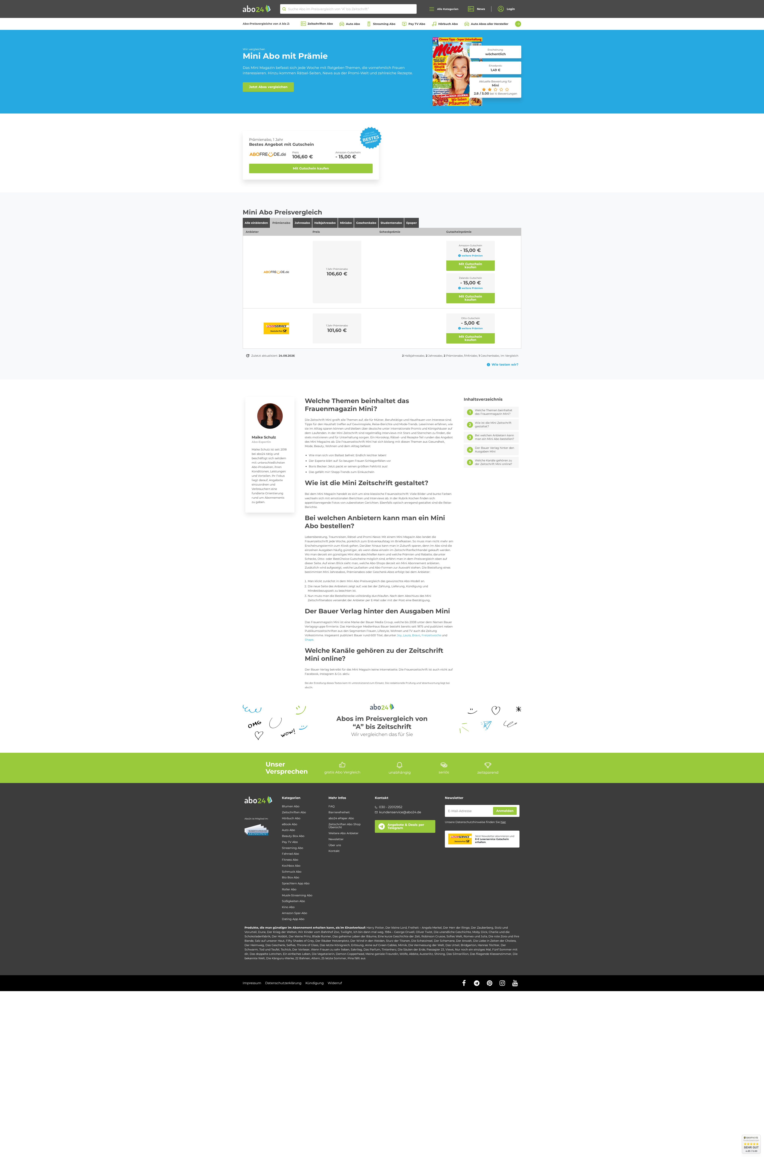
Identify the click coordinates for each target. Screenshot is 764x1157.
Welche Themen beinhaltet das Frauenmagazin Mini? (493, 412)
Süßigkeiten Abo (293, 901)
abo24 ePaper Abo (341, 818)
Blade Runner (321, 936)
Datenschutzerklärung (283, 983)
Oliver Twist (424, 932)
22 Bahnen (302, 958)
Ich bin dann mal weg (368, 932)
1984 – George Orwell (399, 932)
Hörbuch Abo (448, 24)
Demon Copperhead (350, 954)
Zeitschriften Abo (320, 23)
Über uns (334, 845)
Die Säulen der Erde (411, 949)
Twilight (346, 932)
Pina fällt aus (356, 958)
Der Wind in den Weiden (367, 941)
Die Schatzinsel (422, 941)
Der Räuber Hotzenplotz (332, 941)
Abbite (413, 954)
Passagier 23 (435, 949)
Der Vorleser (301, 949)
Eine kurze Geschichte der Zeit (399, 936)
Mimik (402, 945)
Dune (262, 932)
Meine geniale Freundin (381, 954)
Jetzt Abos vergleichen (268, 87)
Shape (309, 639)
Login (511, 9)
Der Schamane (444, 941)
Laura (407, 635)
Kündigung (314, 983)
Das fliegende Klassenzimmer (490, 954)
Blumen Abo (290, 806)
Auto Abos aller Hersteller (489, 24)
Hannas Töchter (488, 945)
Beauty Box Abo (293, 836)
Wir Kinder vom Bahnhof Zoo (318, 932)
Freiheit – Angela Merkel (425, 927)
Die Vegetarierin (323, 954)
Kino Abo (288, 907)
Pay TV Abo (416, 24)
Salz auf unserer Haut (270, 941)
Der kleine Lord (396, 927)
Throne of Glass (307, 945)
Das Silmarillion (457, 954)
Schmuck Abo (291, 871)
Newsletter (336, 839)
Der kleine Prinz (300, 936)
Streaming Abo (384, 24)
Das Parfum (371, 949)
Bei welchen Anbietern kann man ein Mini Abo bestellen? (494, 437)
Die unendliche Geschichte (452, 932)
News (481, 9)
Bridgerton (468, 945)
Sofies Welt (454, 936)
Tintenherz (389, 949)
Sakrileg (356, 949)
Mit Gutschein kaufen (311, 168)
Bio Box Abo (290, 877)
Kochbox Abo (291, 865)
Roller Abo (289, 889)
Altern (315, 958)
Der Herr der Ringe (456, 927)
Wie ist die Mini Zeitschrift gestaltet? (493, 424)
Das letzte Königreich (335, 945)
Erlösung (357, 945)
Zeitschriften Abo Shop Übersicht (344, 826)
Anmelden (505, 811)
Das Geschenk (275, 945)
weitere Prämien (472, 255)
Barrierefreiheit (339, 812)
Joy (399, 635)
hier (503, 822)
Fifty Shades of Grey (300, 941)
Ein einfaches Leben (296, 954)
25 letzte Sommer (333, 958)
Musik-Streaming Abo (297, 895)
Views (449, 949)
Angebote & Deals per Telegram (406, 826)
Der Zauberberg (482, 927)
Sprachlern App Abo (296, 883)
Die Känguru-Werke (280, 958)
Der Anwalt (464, 941)
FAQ (331, 806)
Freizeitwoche (431, 635)
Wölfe (404, 954)
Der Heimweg (254, 945)
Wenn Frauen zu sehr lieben (330, 949)
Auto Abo (353, 24)
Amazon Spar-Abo (294, 913)
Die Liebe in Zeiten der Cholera (494, 941)
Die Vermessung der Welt (426, 945)
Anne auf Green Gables (381, 945)
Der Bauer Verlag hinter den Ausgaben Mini (494, 449)
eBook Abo (289, 824)
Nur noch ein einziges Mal (473, 949)
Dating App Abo (293, 919)
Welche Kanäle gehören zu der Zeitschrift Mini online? (493, 462)
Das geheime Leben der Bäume (354, 936)
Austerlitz (426, 954)
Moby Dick (479, 932)
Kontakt (334, 851)
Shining (439, 954)
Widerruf (335, 983)
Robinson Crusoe (433, 936)
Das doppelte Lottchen (266, 954)
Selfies (290, 945)
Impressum (252, 983)
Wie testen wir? (505, 364)
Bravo (416, 635)
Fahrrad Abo (290, 854)
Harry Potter (375, 927)
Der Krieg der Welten (282, 932)
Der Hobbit (279, 936)
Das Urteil (452, 945)
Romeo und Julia (475, 936)
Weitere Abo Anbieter (343, 833)
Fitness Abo (290, 859)
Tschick (286, 949)
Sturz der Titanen (398, 941)
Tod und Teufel (269, 949)
